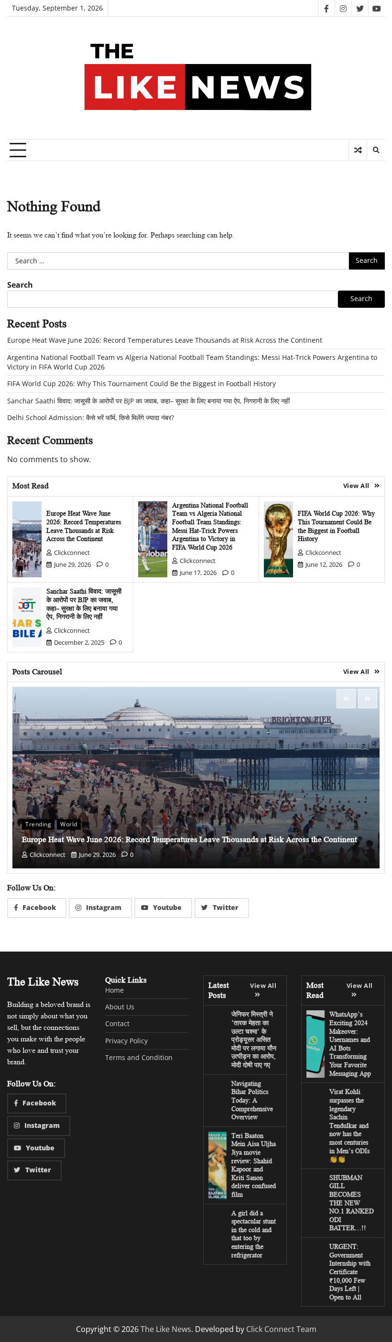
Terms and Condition (139, 1057)
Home (114, 990)
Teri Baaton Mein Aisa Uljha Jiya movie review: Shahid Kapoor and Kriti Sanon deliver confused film (253, 1165)
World (68, 824)
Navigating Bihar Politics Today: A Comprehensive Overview (252, 1100)
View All (356, 485)
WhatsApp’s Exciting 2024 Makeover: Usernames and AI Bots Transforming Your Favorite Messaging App (350, 1043)
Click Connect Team (281, 1329)
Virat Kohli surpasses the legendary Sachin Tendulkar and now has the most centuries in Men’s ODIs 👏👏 (349, 1125)
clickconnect (72, 552)
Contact (117, 1023)
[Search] (376, 150)
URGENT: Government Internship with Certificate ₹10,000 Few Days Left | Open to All (349, 1272)
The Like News (166, 1329)
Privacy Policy (126, 1041)
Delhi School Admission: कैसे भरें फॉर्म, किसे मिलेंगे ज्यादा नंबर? (90, 417)
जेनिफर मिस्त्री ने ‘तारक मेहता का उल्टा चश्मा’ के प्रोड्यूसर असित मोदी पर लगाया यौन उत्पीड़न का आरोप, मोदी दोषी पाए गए (253, 1039)
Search (20, 285)
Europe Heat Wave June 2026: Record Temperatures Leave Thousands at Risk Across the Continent (164, 340)
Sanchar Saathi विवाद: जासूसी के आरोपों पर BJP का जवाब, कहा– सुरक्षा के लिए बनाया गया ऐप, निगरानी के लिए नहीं (148, 401)
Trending (38, 824)
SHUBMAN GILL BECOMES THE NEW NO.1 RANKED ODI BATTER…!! (351, 1203)
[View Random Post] (358, 150)
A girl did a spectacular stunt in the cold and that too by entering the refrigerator (253, 1234)
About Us (119, 1007)
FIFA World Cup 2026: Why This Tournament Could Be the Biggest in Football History (141, 383)
